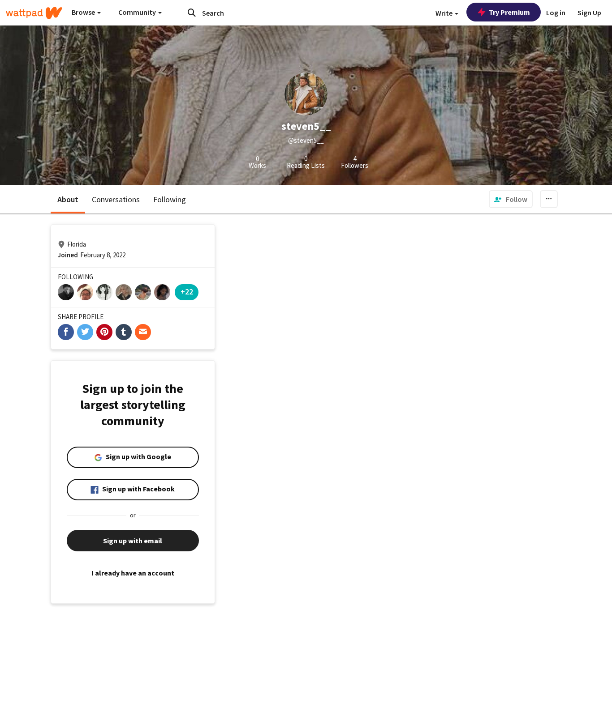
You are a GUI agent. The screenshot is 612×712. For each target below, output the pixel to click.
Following (169, 199)
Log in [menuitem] (555, 12)
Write (444, 13)
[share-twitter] (85, 332)
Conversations (116, 199)
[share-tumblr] (124, 332)
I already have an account (132, 572)
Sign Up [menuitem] (589, 12)
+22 (187, 291)
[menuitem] (511, 199)
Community (137, 12)
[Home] (34, 13)
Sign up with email (132, 540)
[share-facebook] (66, 332)
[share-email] (143, 332)
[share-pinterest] (104, 332)
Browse (84, 12)
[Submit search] (191, 12)
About (67, 199)
